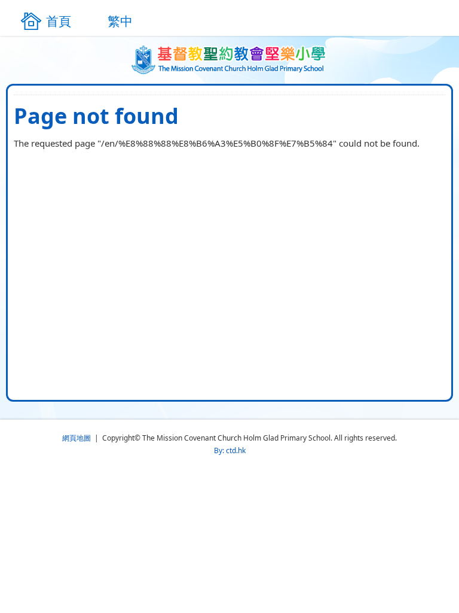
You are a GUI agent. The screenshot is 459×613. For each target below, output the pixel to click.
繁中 (120, 21)
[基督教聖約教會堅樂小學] (229, 60)
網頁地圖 (76, 438)
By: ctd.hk (230, 450)
